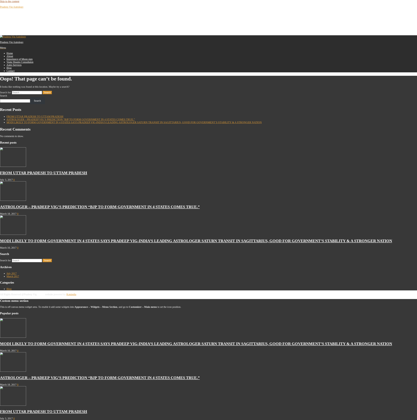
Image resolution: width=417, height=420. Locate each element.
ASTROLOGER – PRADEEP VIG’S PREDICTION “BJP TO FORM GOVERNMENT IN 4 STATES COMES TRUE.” (71, 119)
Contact (10, 70)
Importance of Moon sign (20, 59)
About (10, 56)
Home (10, 53)
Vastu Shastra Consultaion (20, 62)
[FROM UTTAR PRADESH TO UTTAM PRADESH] (13, 166)
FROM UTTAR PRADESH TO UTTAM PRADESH (35, 116)
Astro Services (14, 65)
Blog (9, 68)
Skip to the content (9, 1)
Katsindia (71, 294)
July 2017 (12, 273)
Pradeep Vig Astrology (11, 7)
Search (3, 95)
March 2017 (13, 276)
